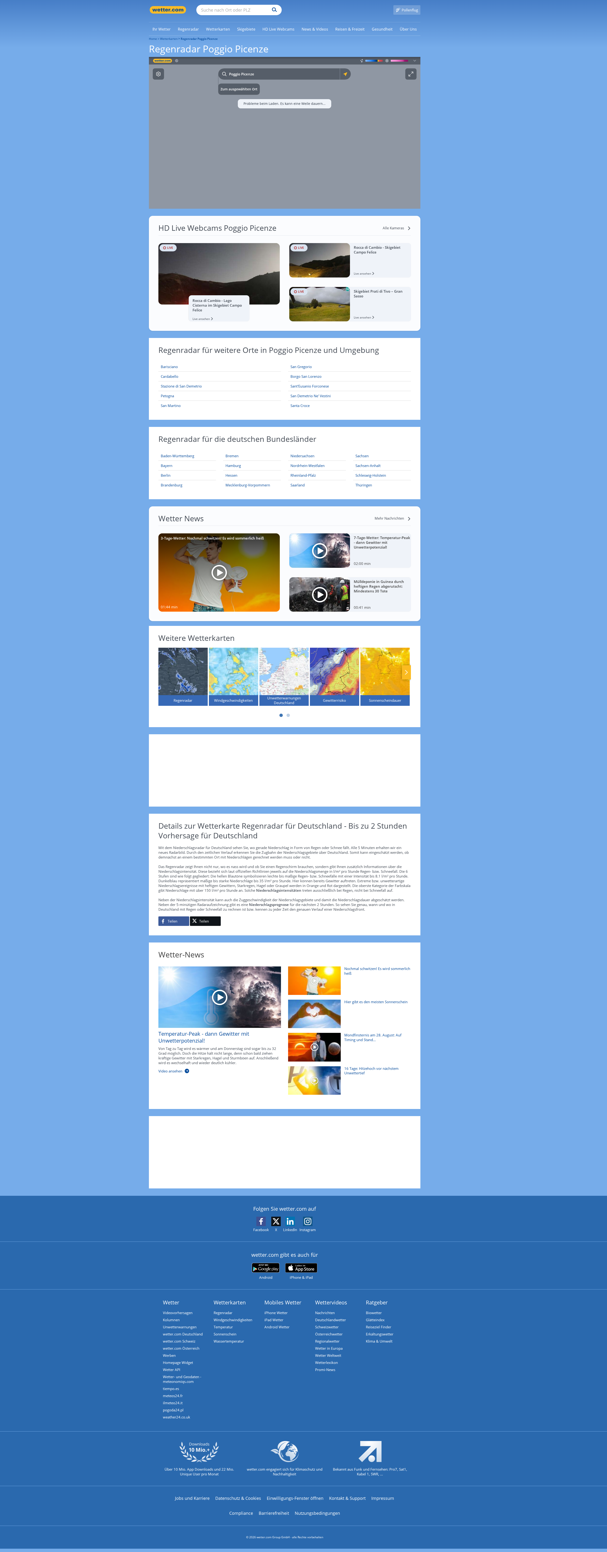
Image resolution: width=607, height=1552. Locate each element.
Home (153, 39)
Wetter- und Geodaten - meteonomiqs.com (182, 1379)
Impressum (382, 1498)
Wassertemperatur (229, 1341)
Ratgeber (377, 1302)
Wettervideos (331, 1302)
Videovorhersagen (178, 1312)
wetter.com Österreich (181, 1348)
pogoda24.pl (173, 1410)
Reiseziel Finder (378, 1327)
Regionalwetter (327, 1341)
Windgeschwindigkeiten (233, 1319)
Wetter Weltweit (328, 1355)
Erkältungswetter (379, 1334)
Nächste (406, 672)
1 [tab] (281, 715)
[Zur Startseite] (168, 10)
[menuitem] (161, 29)
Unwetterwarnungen (180, 1327)
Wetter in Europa (329, 1348)
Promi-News (325, 1369)
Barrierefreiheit (274, 1513)
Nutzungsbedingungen (317, 1513)
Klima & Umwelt (379, 1341)
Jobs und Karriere (192, 1498)
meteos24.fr (173, 1395)
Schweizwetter (327, 1327)
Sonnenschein (225, 1334)
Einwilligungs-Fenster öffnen (295, 1498)
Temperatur (223, 1327)
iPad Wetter (273, 1319)
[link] (161, 29)
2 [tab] (288, 715)
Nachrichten (325, 1312)
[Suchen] (273, 10)
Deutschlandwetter (330, 1319)
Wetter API (171, 1369)
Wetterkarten (169, 39)
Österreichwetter (329, 1334)
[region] (284, 133)
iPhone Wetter (276, 1312)
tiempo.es (171, 1388)
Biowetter (374, 1312)
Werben (169, 1355)
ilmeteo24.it (173, 1402)
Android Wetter (277, 1327)
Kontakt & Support (347, 1498)
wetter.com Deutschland (183, 1334)
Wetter (171, 1302)
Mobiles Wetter (282, 1302)
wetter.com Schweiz (179, 1341)
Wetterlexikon (326, 1362)
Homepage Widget (178, 1362)
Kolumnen (171, 1319)
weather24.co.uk (176, 1417)
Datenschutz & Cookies (238, 1498)
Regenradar (223, 1312)
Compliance (241, 1513)
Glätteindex (375, 1319)
